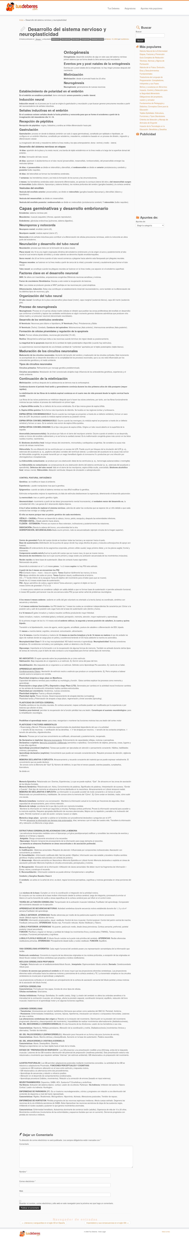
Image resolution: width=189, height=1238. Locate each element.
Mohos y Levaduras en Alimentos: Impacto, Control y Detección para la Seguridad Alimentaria (153, 90)
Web (21, 1191)
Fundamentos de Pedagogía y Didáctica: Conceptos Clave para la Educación (154, 106)
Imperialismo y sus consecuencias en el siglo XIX (107, 1223)
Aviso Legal (102, 1232)
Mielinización (56, 39)
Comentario (24, 1144)
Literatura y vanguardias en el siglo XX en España (43, 1223)
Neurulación (76, 39)
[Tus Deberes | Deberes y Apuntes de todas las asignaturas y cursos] (22, 7)
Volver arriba (166, 1232)
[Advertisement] (41, 67)
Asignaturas (130, 8)
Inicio (21, 20)
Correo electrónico (27, 1181)
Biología (38, 39)
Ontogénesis (85, 39)
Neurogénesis (66, 39)
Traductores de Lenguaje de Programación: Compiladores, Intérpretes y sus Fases (152, 80)
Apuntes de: (141, 221)
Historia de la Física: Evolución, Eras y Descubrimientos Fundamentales (152, 70)
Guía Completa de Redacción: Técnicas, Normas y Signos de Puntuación (152, 60)
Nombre (23, 1171)
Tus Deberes (113, 8)
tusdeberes (125, 39)
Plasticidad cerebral (97, 39)
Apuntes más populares (151, 8)
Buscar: (139, 31)
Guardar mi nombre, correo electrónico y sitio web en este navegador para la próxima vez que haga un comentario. (66, 1203)
